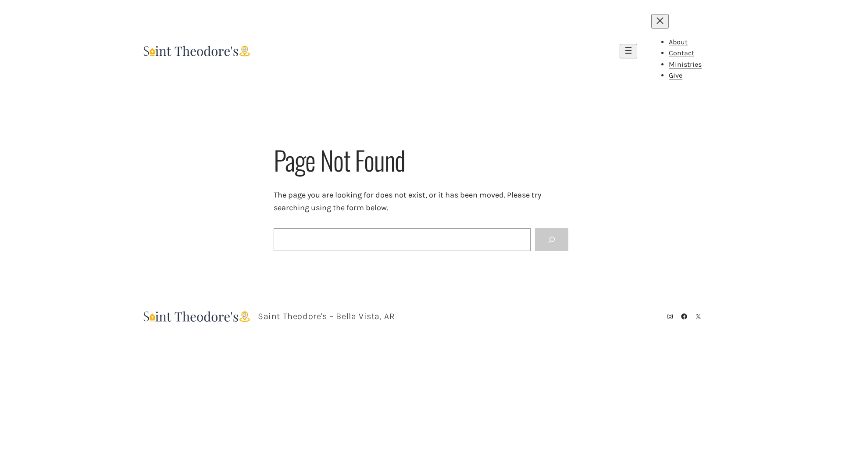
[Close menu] (660, 21)
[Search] (551, 239)
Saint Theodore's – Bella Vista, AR (326, 316)
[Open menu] (628, 51)
